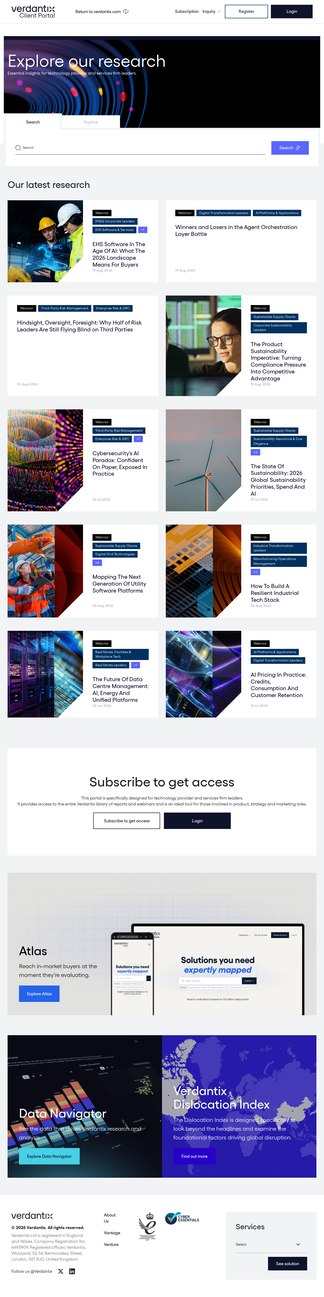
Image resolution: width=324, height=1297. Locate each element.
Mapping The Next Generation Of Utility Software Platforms (119, 583)
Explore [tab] (91, 122)
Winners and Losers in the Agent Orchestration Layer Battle (236, 230)
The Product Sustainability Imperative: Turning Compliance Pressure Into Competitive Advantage (278, 361)
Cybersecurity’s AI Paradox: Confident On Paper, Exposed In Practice (120, 463)
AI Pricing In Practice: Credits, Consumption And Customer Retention (278, 685)
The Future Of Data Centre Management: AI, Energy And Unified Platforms (121, 689)
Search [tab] (33, 122)
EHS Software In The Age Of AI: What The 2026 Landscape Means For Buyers (119, 254)
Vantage (112, 1232)
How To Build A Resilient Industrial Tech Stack (275, 593)
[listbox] (271, 1244)
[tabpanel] (162, 148)
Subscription (187, 11)
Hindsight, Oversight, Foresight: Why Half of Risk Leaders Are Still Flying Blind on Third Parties (79, 326)
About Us (110, 1217)
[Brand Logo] (33, 11)
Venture (111, 1244)
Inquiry (209, 11)
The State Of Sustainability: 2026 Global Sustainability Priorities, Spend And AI (278, 480)
